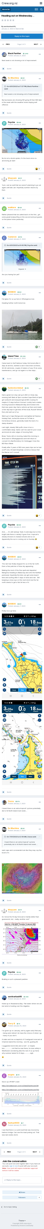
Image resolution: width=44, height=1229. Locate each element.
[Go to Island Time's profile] (4, 357)
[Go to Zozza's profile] (4, 802)
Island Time (13, 356)
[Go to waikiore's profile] (4, 208)
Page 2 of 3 (21, 44)
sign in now (13, 1166)
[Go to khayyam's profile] (4, 179)
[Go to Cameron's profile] (4, 238)
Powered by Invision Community (22, 1225)
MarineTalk (20, 29)
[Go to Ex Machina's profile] (4, 79)
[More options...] (39, 54)
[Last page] (41, 44)
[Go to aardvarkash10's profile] (4, 997)
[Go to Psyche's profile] (4, 123)
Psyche (11, 122)
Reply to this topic (22, 36)
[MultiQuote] (3, 68)
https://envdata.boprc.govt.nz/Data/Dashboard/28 (20, 1086)
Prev (8, 44)
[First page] (3, 44)
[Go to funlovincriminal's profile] (4, 389)
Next (36, 44)
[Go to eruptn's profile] (4, 1075)
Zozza (29, 837)
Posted (17, 56)
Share (22, 1192)
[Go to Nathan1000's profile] (4, 1124)
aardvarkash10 (10, 26)
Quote (9, 69)
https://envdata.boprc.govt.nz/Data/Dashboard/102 (20, 1090)
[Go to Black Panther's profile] (4, 54)
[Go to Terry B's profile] (4, 1024)
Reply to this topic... (13, 1180)
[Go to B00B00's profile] (4, 293)
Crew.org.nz (10, 3)
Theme (22, 1221)
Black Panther (14, 53)
